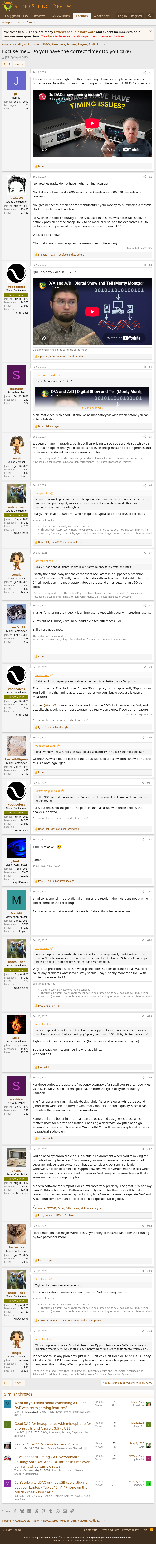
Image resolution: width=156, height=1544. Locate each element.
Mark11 (18, 1411)
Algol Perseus (20, 882)
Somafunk (138, 1405)
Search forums (27, 22)
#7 (150, 552)
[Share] (144, 72)
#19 (149, 1271)
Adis (141, 1447)
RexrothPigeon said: (47, 791)
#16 (149, 1077)
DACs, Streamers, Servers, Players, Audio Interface (51, 1434)
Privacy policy (130, 1530)
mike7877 (20, 1496)
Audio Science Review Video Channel (61, 1448)
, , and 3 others (56, 1215)
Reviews (39, 16)
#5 (150, 437)
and (49, 426)
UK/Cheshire (21, 533)
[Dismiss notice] (150, 32)
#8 (150, 605)
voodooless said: (45, 375)
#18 (149, 1226)
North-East (22, 1193)
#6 (150, 485)
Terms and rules (109, 1530)
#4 (150, 367)
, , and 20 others (61, 254)
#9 (150, 667)
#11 (149, 783)
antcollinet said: (44, 561)
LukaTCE (19, 1432)
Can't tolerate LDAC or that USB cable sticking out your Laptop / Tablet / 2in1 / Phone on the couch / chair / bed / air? (51, 1487)
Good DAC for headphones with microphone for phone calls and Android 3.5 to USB (52, 1426)
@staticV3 (50, 705)
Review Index (60, 16)
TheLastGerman (23, 1470)
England (23, 931)
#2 (150, 176)
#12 (149, 839)
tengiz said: (42, 493)
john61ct (139, 1459)
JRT (7, 57)
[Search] (150, 16)
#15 (149, 1016)
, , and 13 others (61, 356)
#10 (149, 737)
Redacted (138, 1485)
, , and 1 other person (70, 1320)
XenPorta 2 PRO (62, 1540)
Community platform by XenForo (56, 1537)
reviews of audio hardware (75, 32)
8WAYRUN (97, 1540)
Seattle (24, 476)
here (51, 36)
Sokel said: (41, 1279)
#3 (150, 265)
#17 (149, 1149)
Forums (82, 16)
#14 (149, 940)
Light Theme (13, 1530)
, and (59, 542)
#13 (149, 891)
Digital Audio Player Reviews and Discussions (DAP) (52, 1413)
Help (144, 1530)
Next (18, 64)
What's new (102, 16)
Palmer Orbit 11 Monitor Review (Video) (46, 1444)
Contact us (90, 1530)
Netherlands (21, 312)
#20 (149, 1331)
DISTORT (51, 1208)
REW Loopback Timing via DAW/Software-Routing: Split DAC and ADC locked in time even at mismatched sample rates (52, 1461)
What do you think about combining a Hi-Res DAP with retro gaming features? (50, 1405)
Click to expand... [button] (92, 408)
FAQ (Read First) (16, 16)
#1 (150, 72)
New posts (8, 22)
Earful (60, 1208)
